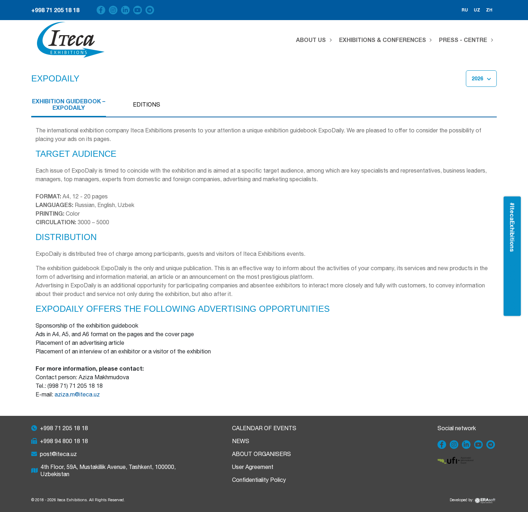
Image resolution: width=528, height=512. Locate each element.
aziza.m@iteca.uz (77, 394)
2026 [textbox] (477, 78)
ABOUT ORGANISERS (261, 454)
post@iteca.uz (58, 454)
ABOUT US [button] (311, 39)
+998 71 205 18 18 (55, 10)
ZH (489, 10)
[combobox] (481, 78)
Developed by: (462, 500)
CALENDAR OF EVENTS (264, 428)
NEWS (240, 441)
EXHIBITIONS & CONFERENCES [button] (382, 39)
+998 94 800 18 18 (64, 441)
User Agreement (252, 467)
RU (465, 10)
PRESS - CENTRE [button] (463, 39)
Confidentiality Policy (259, 479)
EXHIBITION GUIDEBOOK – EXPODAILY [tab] (68, 104)
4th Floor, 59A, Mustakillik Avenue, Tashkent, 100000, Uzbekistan (108, 470)
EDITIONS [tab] (146, 104)
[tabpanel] (264, 262)
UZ (477, 10)
